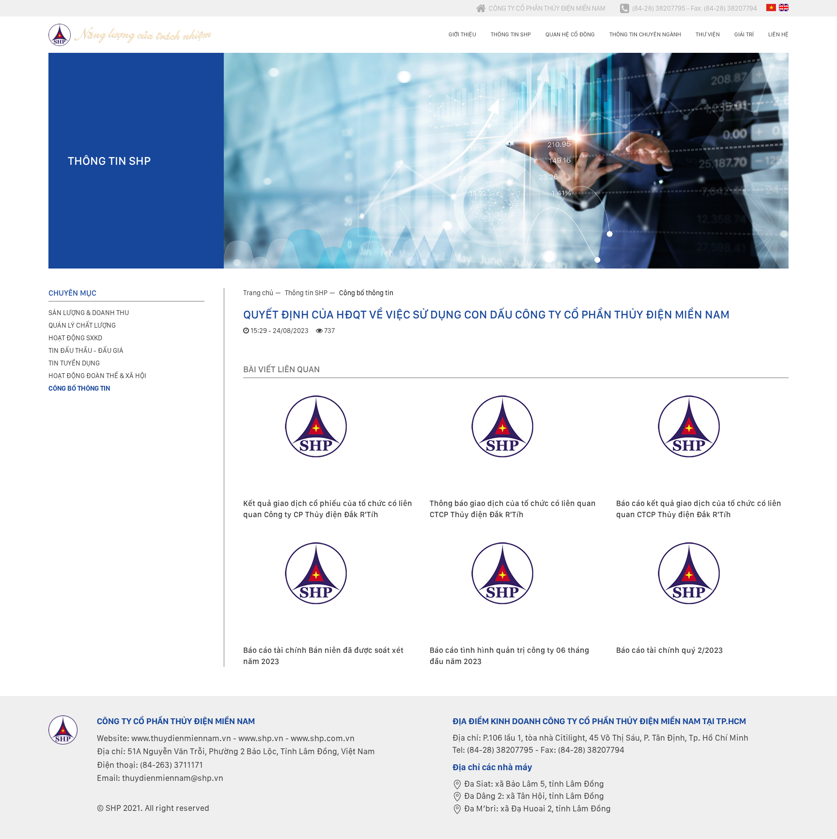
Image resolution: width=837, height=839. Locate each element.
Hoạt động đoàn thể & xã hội (97, 376)
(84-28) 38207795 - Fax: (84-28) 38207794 (694, 8)
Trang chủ (258, 293)
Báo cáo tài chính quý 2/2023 (669, 650)
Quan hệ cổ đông (570, 34)
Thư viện (708, 34)
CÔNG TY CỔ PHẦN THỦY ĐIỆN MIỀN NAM (547, 8)
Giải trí (744, 34)
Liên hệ (778, 34)
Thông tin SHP (511, 34)
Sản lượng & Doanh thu (88, 313)
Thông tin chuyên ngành (645, 34)
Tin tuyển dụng (74, 363)
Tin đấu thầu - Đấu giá (86, 350)
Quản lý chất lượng (82, 325)
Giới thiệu (462, 34)
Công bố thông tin (366, 293)
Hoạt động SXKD (75, 338)
